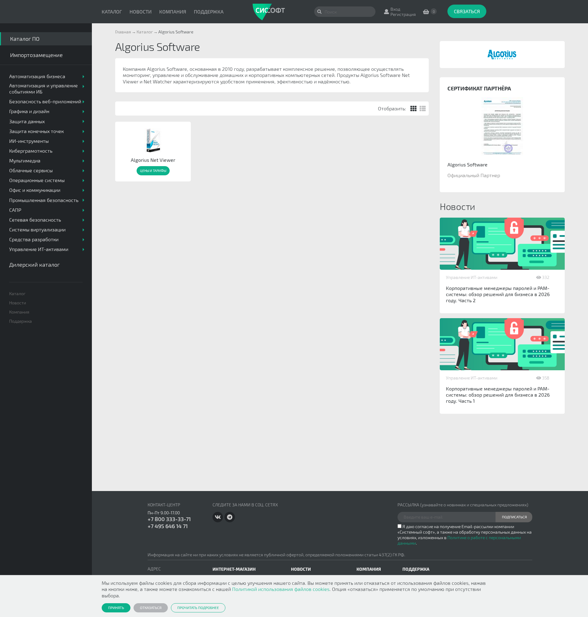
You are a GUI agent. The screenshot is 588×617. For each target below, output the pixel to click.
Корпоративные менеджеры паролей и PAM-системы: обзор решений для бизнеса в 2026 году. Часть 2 (498, 294)
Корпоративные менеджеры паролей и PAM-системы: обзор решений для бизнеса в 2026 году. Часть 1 (498, 395)
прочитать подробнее (198, 607)
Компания (172, 11)
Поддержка (209, 11)
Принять (116, 607)
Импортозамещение (36, 54)
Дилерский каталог (34, 264)
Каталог (112, 11)
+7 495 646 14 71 (168, 526)
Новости (141, 11)
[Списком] (423, 108)
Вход (395, 9)
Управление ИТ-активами (471, 277)
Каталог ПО (25, 38)
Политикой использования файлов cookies (281, 589)
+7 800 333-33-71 (169, 519)
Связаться (467, 11)
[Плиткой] (413, 108)
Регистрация (403, 14)
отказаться (150, 607)
